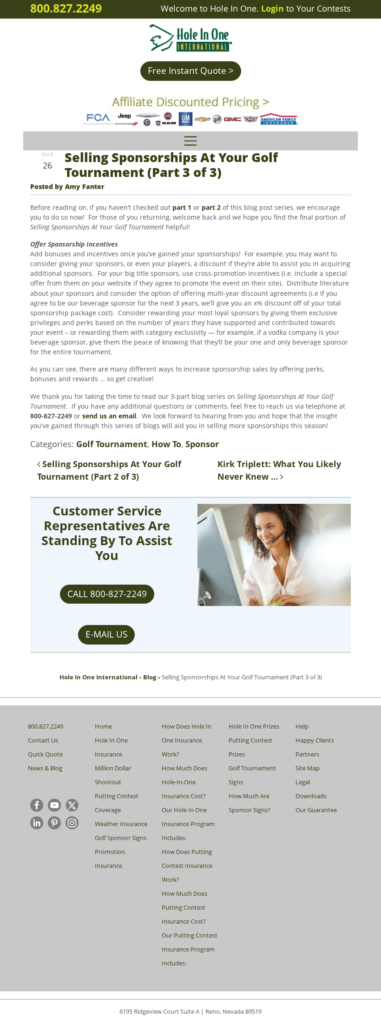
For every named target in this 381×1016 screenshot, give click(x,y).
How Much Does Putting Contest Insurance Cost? (184, 907)
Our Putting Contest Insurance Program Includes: (189, 949)
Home (103, 726)
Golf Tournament (111, 443)
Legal (303, 782)
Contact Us (43, 740)
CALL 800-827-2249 (107, 594)
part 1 (181, 207)
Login (272, 8)
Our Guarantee (316, 810)
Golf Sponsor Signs (120, 838)
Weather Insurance (121, 824)
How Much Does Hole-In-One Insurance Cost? (184, 782)
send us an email (109, 415)
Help (302, 726)
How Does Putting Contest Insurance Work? (187, 865)
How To (166, 443)
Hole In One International (98, 677)
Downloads (311, 796)
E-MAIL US (106, 634)
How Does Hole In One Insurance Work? (186, 740)
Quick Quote (45, 754)
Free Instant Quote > (191, 71)
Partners (307, 754)
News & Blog (45, 768)
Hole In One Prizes (254, 726)
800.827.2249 (66, 8)
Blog (149, 677)
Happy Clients (315, 740)
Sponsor (202, 443)
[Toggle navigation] (190, 141)
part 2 (210, 207)
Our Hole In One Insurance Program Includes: (188, 824)
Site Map (308, 768)
